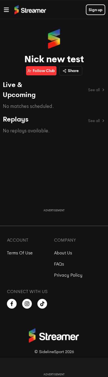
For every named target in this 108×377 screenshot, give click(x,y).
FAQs (59, 264)
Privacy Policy (68, 275)
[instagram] (27, 304)
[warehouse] (6, 9)
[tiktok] (42, 304)
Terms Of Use (20, 253)
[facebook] (12, 304)
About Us (63, 253)
